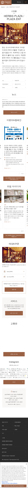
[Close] (26, 464)
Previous (19, 173)
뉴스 (3, 80)
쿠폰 (3, 425)
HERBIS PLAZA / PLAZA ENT (8, 455)
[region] (14, 475)
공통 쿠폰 (14, 289)
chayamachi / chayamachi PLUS (10, 459)
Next (25, 173)
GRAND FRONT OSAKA (7, 444)
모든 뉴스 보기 (14, 112)
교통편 (16, 87)
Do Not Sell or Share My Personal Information (14, 486)
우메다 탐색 (4, 429)
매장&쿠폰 (17, 80)
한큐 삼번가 (4, 448)
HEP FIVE (4, 452)
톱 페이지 (3, 7)
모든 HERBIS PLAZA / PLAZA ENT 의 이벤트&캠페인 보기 (14, 178)
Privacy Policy (5, 481)
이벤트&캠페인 (5, 84)
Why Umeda (17, 425)
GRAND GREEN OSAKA (7, 441)
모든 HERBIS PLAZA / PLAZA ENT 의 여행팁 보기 (14, 236)
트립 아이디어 (18, 84)
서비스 (3, 87)
